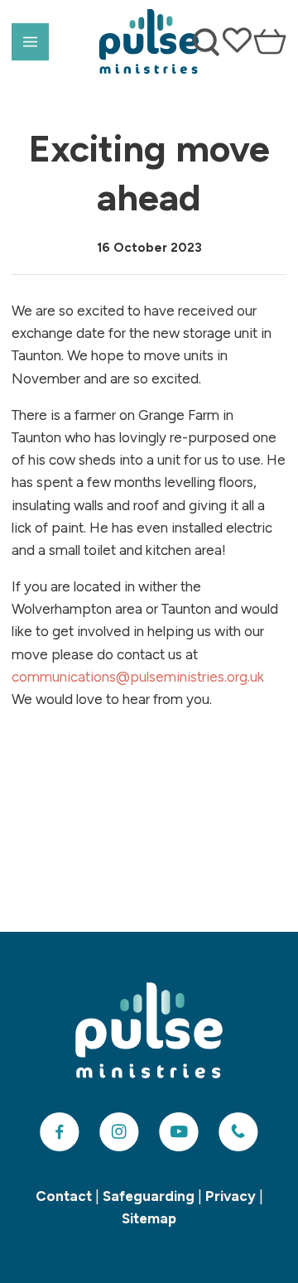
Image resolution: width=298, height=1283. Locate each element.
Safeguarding (149, 1196)
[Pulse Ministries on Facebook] (59, 1132)
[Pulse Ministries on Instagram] (119, 1132)
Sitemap (149, 1218)
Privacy (230, 1196)
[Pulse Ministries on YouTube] (179, 1132)
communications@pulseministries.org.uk (138, 676)
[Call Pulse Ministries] (238, 1132)
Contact (64, 1196)
